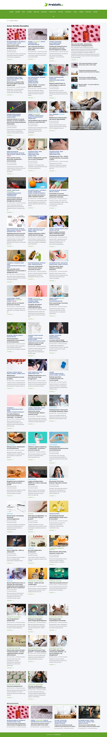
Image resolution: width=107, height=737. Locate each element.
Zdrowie (81, 12)
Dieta (23, 12)
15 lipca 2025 (32, 380)
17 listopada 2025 (54, 87)
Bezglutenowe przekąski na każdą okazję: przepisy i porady (16, 483)
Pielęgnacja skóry (12, 43)
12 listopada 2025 (33, 124)
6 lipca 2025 (53, 413)
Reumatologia (53, 299)
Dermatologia (15, 190)
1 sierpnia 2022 (32, 586)
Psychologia (58, 41)
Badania (51, 77)
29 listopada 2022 (54, 555)
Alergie (11, 12)
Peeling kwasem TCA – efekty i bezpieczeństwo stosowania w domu (58, 158)
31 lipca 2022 (53, 584)
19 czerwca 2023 (33, 521)
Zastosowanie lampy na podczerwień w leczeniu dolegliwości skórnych (14, 199)
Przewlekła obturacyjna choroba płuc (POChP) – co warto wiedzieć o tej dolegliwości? (83, 128)
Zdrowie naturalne (33, 82)
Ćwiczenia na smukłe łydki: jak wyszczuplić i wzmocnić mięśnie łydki (15, 83)
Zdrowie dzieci (32, 118)
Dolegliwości (36, 41)
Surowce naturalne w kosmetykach (16, 265)
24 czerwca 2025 (54, 484)
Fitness (20, 77)
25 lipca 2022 (53, 657)
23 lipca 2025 (11, 306)
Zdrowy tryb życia (12, 80)
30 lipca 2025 (11, 237)
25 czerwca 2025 (33, 486)
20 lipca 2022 (11, 688)
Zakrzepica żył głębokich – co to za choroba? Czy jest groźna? (37, 517)
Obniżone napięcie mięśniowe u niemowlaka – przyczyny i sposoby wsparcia (37, 448)
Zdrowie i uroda (32, 155)
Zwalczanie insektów (33, 44)
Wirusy (66, 228)
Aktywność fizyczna (12, 77)
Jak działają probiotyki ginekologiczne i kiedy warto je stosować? (58, 517)
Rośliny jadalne (11, 154)
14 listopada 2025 (12, 125)
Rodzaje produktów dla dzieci (15, 409)
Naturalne (44, 12)
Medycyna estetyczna (39, 228)
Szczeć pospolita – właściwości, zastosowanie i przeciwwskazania (16, 340)
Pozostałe (88, 12)
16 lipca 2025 (11, 380)
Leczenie (29, 12)
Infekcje (43, 41)
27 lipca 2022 (11, 657)
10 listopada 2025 (54, 121)
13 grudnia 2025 (12, 50)
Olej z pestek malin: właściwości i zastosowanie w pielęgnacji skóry (16, 46)
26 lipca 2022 (32, 653)
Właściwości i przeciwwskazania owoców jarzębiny (15, 377)
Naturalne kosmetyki (12, 41)
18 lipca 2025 (32, 346)
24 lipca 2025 (53, 271)
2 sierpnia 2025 (11, 203)
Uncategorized (53, 407)
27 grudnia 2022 (12, 553)
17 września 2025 (12, 163)
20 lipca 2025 (11, 343)
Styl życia (61, 114)
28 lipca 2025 (53, 237)
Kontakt (95, 12)
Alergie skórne (11, 298)
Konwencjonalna (32, 617)
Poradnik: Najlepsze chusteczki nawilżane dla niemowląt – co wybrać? (15, 415)
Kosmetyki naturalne (12, 151)
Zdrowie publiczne (54, 230)
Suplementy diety (32, 80)
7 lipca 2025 (32, 416)
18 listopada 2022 (12, 589)
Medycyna (36, 12)
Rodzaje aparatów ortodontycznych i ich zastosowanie (56, 378)
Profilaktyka (52, 12)
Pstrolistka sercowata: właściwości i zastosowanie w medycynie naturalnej (58, 195)
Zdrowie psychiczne (54, 44)
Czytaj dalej (9, 59)
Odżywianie (55, 114)
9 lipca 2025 (53, 382)
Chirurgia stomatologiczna (35, 335)
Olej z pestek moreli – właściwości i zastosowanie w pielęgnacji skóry (16, 270)
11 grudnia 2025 (33, 51)
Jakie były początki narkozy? (58, 583)
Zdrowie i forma (19, 78)
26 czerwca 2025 (12, 486)
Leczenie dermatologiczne (14, 193)
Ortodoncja (31, 115)
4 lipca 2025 (11, 450)
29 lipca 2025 (32, 237)
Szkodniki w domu (32, 43)
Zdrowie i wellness (33, 81)
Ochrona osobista (59, 228)
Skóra (8, 264)
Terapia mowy (36, 407)
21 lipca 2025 (53, 306)
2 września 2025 (33, 161)
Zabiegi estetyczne (33, 153)
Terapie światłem (11, 195)
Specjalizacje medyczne (55, 301)
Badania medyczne (59, 77)
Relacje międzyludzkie (55, 43)
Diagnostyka (52, 78)
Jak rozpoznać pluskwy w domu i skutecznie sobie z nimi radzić (36, 48)
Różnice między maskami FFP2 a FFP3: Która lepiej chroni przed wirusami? (57, 233)
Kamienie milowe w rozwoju (14, 114)
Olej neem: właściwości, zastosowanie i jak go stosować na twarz (35, 268)
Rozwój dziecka (16, 115)
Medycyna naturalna (33, 77)
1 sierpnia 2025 (32, 198)
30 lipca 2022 (11, 622)
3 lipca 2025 (32, 452)
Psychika (60, 12)
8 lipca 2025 (11, 419)
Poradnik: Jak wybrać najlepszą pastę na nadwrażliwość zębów (35, 306)
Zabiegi (30, 230)
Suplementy (68, 12)
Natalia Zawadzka (12, 51)
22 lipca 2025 (32, 309)
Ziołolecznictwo (11, 336)
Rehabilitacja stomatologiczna (36, 341)
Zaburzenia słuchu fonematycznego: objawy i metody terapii (36, 412)
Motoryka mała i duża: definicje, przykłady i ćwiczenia (56, 268)
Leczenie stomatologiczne (35, 299)
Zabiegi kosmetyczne (33, 154)
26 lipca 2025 (11, 274)
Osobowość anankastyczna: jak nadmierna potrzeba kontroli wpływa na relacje (58, 48)
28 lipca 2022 (53, 622)
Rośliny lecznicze (33, 78)
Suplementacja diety (33, 190)
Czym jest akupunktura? (15, 686)
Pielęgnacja (22, 41)
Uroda (75, 12)
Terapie (43, 407)
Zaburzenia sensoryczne (34, 409)
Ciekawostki (60, 548)
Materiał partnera (54, 513)
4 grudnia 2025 (11, 87)
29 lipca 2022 (32, 622)
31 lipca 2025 (53, 198)
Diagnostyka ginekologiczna (56, 80)
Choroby (18, 12)
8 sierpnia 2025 (54, 161)
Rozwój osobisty (11, 117)
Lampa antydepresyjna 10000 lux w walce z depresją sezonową (37, 483)
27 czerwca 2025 (54, 452)
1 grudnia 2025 (32, 88)
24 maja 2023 (53, 521)
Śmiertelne (38, 648)
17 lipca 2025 (53, 343)
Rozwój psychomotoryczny (35, 117)
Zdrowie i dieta (21, 373)
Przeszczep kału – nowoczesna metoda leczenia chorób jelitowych (58, 448)
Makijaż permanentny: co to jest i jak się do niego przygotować (37, 377)
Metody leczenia (32, 339)
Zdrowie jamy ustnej (33, 302)
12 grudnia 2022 (33, 553)
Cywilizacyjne (32, 580)
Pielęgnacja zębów (33, 301)
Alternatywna (53, 548)
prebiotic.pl (58, 734)
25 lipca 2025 (32, 271)
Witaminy (30, 191)
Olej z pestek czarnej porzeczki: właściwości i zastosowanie (14, 159)
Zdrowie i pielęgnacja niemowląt (36, 193)
